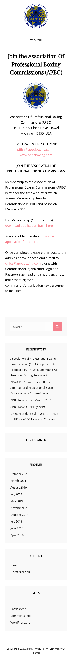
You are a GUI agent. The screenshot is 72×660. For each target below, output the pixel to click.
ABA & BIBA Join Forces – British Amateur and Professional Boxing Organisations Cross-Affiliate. (32, 387)
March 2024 (18, 481)
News (14, 565)
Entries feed (18, 609)
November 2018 (20, 508)
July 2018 (16, 521)
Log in (14, 602)
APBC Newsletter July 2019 (27, 407)
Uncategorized (20, 572)
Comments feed (20, 616)
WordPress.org (20, 622)
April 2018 (17, 535)
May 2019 (16, 501)
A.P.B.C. (29, 648)
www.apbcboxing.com (36, 155)
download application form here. (29, 225)
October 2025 (19, 474)
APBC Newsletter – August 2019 (31, 400)
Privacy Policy (41, 648)
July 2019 (16, 494)
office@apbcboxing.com (35, 149)
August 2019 (18, 487)
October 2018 (19, 515)
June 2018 (16, 528)
